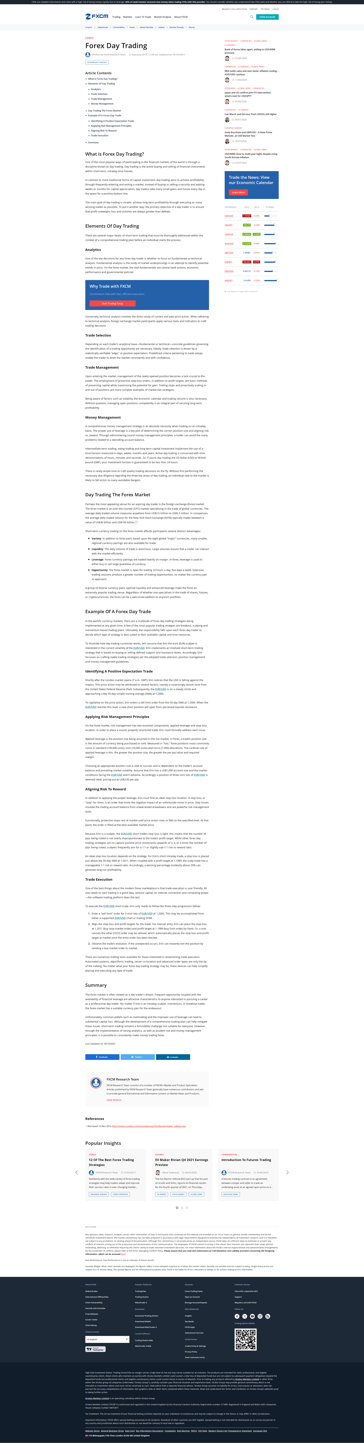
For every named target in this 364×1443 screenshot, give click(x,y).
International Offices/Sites (96, 1297)
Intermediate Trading (97, 62)
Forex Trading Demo (194, 1291)
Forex (132, 27)
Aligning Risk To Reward (104, 130)
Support (254, 9)
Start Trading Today (112, 303)
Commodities (119, 27)
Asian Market (231, 41)
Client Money (91, 1325)
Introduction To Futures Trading (246, 1160)
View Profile (114, 1100)
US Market (243, 110)
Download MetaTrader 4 (146, 1327)
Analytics (96, 89)
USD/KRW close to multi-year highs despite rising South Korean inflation (251, 155)
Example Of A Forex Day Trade (104, 115)
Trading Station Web (144, 1340)
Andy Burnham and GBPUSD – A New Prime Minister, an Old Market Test (248, 134)
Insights (88, 27)
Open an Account (192, 1297)
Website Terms (92, 1431)
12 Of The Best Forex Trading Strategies (111, 1162)
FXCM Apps (190, 1327)
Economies (230, 45)
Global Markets (146, 27)
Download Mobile (143, 1321)
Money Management (102, 103)
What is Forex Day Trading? (102, 78)
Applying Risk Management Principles (111, 125)
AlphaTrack (103, 27)
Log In (276, 9)
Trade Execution (99, 135)
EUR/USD (229, 215)
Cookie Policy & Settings (195, 1346)
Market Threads (177, 27)
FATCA (194, 1431)
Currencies (246, 41)
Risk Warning (183, 1431)
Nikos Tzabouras (170, 1172)
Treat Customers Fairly (195, 1357)
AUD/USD (229, 243)
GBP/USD (229, 252)
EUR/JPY (228, 262)
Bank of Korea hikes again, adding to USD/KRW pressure (250, 51)
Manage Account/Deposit (196, 1302)
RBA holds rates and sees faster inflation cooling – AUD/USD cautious (252, 72)
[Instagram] (260, 1316)
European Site (260, 1431)
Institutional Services (194, 1333)
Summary (93, 142)
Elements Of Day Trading (101, 83)
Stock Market (178, 1194)
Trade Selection (99, 94)
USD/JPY (228, 225)
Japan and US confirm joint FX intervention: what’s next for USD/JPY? (248, 94)
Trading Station (142, 1297)
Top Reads (189, 1321)
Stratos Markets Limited (247, 1379)
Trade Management (101, 98)
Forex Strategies (120, 1194)
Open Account (267, 17)
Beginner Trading (99, 1194)
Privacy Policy (191, 1351)
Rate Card (130, 1431)
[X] (244, 1316)
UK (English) (92, 1339)
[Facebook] (237, 1316)
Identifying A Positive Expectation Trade (112, 121)
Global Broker (91, 1291)
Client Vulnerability (93, 1302)
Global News (260, 41)
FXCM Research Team (115, 54)
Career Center (91, 1319)
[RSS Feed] (267, 1316)
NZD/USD (229, 271)
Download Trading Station (146, 1315)
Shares (192, 27)
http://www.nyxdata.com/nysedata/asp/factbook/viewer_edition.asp (149, 1126)
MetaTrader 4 (141, 1302)
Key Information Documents (149, 1431)
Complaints (170, 1431)
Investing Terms (230, 1194)
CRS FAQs (202, 1431)
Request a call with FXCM (234, 9)
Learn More (238, 192)
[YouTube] (252, 1316)
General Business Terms (112, 1431)
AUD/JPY (228, 280)
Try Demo (265, 9)
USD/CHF (229, 234)
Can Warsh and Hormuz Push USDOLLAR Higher (251, 114)
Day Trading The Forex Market (104, 110)
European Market (233, 128)
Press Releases (91, 1314)
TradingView (140, 1291)
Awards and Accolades (95, 1308)
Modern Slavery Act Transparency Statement (230, 1431)
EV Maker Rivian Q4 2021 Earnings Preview (181, 1162)
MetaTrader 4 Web (143, 1346)
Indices (161, 27)
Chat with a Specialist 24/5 (246, 1291)
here (123, 1254)
